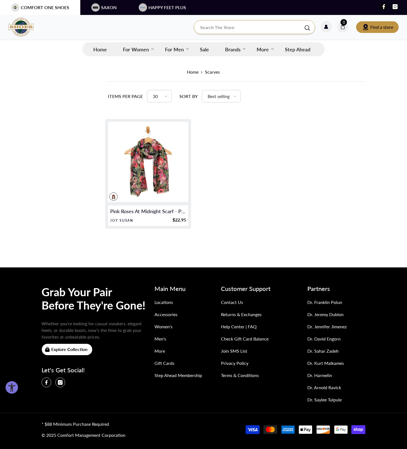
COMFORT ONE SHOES (45, 7)
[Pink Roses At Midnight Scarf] (148, 162)
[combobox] (249, 27)
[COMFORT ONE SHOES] (26, 27)
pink (113, 196)
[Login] (326, 27)
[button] (159, 96)
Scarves (212, 71)
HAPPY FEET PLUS (167, 7)
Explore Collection (69, 349)
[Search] (254, 27)
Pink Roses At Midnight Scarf (148, 211)
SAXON (109, 7)
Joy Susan (121, 220)
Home (193, 71)
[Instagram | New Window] (395, 6)
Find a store (381, 27)
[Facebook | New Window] (383, 6)
